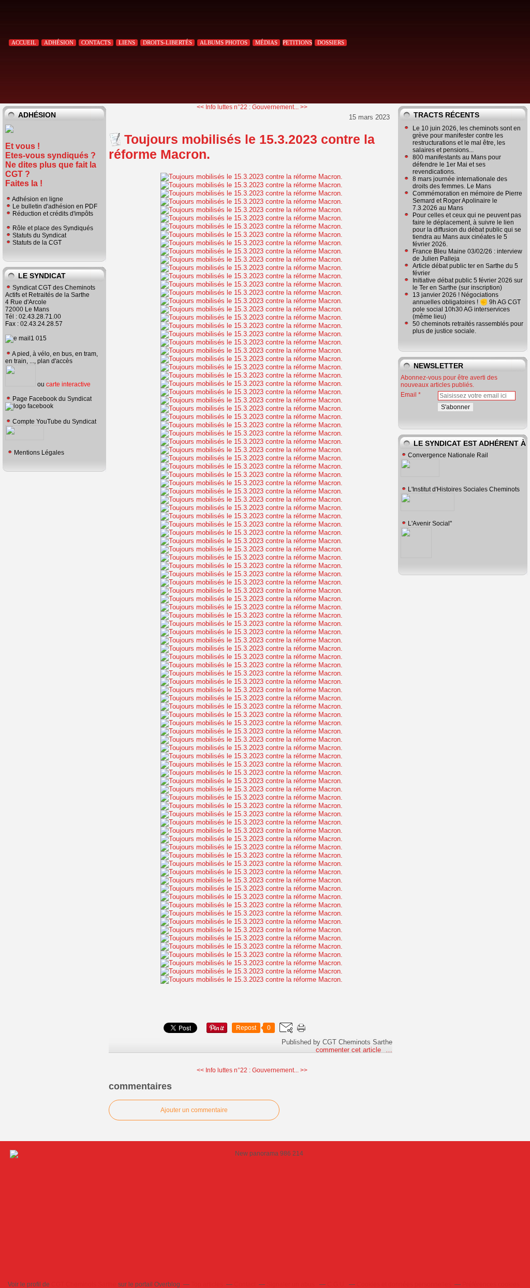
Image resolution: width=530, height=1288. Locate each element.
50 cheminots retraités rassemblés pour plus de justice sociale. (468, 327)
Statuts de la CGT (37, 242)
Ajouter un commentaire (194, 1110)
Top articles (207, 1284)
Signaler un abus (291, 1284)
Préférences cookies (491, 1284)
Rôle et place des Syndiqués (52, 228)
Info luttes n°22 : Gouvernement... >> (256, 107)
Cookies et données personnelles (404, 1284)
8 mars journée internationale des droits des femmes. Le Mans (460, 182)
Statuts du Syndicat (39, 235)
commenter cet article (349, 1050)
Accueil (23, 42)
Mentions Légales (39, 452)
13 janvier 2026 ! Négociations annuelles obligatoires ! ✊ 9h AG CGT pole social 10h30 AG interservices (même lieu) (467, 305)
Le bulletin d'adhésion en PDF (54, 206)
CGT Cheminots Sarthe (83, 1284)
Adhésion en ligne (37, 199)
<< (201, 107)
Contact (245, 1284)
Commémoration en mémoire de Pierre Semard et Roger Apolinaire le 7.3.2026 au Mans (467, 201)
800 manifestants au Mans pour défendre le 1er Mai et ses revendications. (457, 164)
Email (409, 394)
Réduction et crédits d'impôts (52, 213)
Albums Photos (223, 42)
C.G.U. (336, 1284)
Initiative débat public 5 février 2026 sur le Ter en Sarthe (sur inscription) (468, 284)
